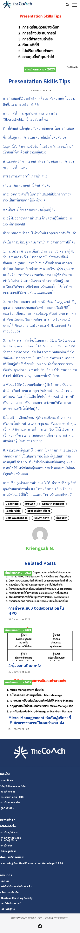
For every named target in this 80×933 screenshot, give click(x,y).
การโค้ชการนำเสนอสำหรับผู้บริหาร (11, 839)
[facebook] (40, 926)
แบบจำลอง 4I (8, 792)
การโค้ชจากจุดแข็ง (10, 802)
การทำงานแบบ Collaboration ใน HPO (36, 611)
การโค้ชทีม (6, 846)
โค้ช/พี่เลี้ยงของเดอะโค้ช (13, 786)
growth (30, 504)
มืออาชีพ (61, 518)
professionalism (38, 511)
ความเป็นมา (7, 780)
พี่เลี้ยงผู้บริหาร (8, 851)
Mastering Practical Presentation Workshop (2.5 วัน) (32, 863)
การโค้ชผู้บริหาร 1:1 (11, 832)
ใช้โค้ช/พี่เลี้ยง (8, 826)
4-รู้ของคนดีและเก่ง (24, 666)
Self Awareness (17, 518)
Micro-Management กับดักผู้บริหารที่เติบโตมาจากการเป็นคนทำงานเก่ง (39, 720)
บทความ (5, 881)
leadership (13, 511)
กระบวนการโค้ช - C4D (12, 797)
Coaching (12, 504)
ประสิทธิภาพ (42, 518)
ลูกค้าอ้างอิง (7, 808)
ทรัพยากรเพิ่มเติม (9, 892)
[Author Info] (40, 541)
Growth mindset (53, 504)
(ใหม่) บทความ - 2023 (40, 69)
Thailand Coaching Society (16, 898)
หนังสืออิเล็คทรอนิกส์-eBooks (16, 886)
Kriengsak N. (40, 549)
